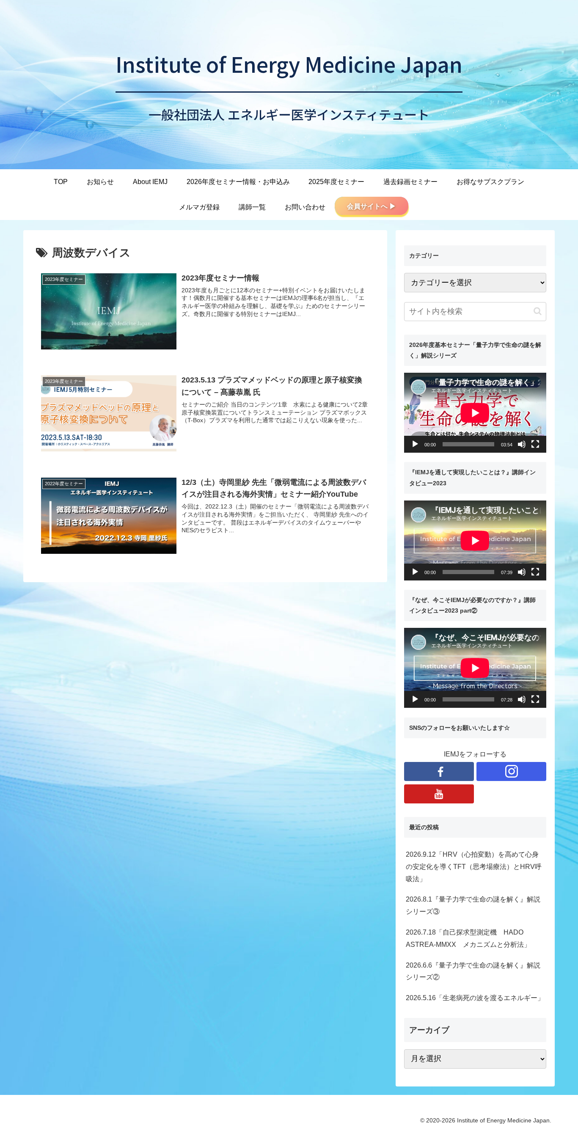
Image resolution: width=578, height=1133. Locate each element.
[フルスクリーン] (535, 444)
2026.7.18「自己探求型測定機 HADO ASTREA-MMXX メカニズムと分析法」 (468, 938)
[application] (475, 413)
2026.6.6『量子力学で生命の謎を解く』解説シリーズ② (473, 971)
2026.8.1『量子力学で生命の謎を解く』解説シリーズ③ (473, 905)
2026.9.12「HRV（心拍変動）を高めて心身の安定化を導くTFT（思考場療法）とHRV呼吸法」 (474, 867)
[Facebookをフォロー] (439, 771)
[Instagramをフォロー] (511, 771)
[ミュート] (521, 444)
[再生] (415, 444)
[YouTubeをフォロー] (439, 793)
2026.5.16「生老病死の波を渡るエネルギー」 (475, 997)
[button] (537, 311)
